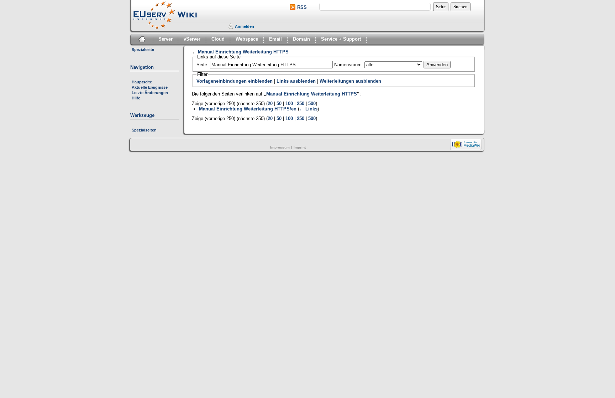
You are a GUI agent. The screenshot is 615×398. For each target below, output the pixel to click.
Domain (301, 39)
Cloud (218, 39)
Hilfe (136, 98)
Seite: (202, 64)
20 (270, 103)
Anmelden (244, 26)
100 (289, 103)
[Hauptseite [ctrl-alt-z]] (166, 15)
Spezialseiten (144, 130)
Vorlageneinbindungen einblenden (234, 81)
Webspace (247, 39)
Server (165, 39)
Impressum (280, 147)
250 (300, 103)
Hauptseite (142, 82)
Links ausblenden (296, 81)
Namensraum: (348, 64)
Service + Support (341, 39)
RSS (302, 7)
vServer (192, 39)
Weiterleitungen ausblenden (350, 81)
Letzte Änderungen (150, 93)
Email (275, 39)
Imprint (300, 147)
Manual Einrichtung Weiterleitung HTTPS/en (247, 109)
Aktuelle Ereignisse (150, 87)
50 (279, 103)
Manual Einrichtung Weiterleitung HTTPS (243, 52)
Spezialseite (143, 49)
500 (312, 103)
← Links (308, 109)
